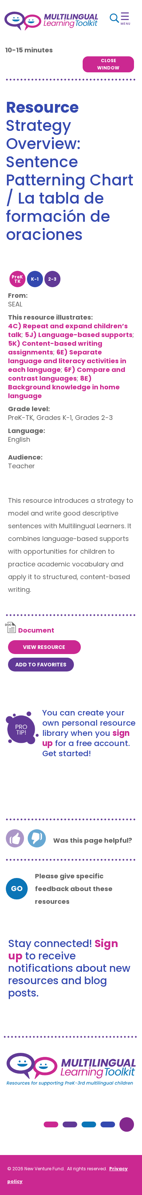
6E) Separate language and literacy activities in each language (67, 361)
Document (36, 630)
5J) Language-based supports (79, 334)
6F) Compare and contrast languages (66, 374)
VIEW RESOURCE (44, 647)
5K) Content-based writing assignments (55, 348)
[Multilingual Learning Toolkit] (51, 21)
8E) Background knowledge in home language (64, 387)
